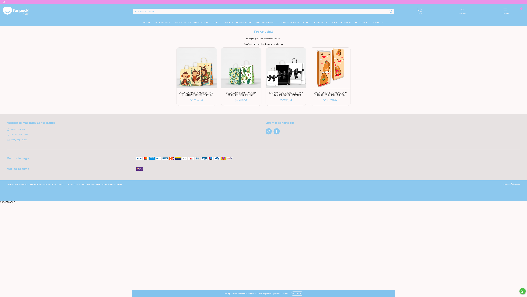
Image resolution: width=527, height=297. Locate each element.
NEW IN (146, 22)
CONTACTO (378, 22)
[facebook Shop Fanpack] (8, 2)
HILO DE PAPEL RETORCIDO (295, 22)
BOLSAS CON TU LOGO (237, 22)
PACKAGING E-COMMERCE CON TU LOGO (197, 22)
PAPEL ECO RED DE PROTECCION (331, 22)
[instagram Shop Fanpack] (4, 2)
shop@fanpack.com (19, 139)
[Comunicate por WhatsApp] (522, 291)
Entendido (297, 293)
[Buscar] (391, 11)
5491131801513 (18, 129)
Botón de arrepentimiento (112, 184)
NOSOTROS (361, 22)
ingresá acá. (95, 184)
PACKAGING (161, 22)
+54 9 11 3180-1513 (19, 134)
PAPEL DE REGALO (265, 22)
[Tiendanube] (511, 184)
